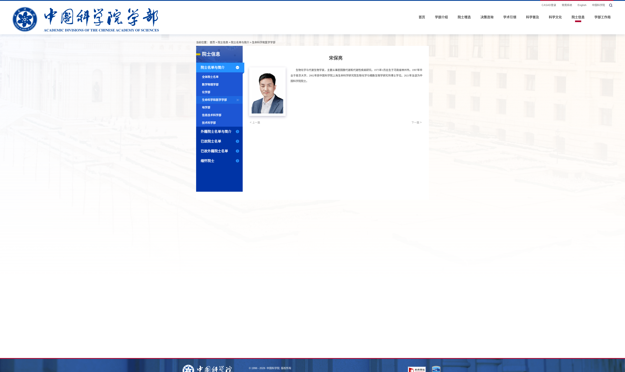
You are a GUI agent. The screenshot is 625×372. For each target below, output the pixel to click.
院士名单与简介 (240, 42)
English (582, 5)
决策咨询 (486, 17)
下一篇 (416, 122)
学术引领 (509, 17)
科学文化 (555, 17)
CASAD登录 (549, 5)
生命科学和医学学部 (263, 42)
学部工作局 (602, 17)
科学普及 (532, 17)
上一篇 (255, 122)
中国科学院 (598, 5)
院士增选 (464, 17)
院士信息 (578, 17)
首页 (422, 17)
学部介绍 (441, 17)
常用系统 (567, 5)
